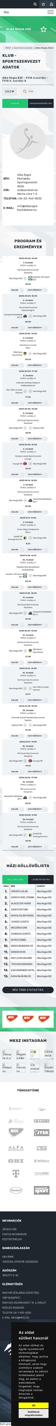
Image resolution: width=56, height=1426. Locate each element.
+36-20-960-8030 (29, 198)
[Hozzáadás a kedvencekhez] (43, 29)
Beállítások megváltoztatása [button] (33, 1413)
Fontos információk (14, 1228)
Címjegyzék (9, 1223)
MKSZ (8, 48)
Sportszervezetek (23, 48)
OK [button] (33, 1405)
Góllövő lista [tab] (15, 879)
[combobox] (28, 91)
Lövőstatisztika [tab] (41, 879)
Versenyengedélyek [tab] (41, 103)
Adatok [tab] (15, 103)
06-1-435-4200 (22, 1307)
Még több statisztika (28, 989)
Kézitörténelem (12, 1233)
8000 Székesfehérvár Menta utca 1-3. (27, 190)
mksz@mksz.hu (20, 1312)
